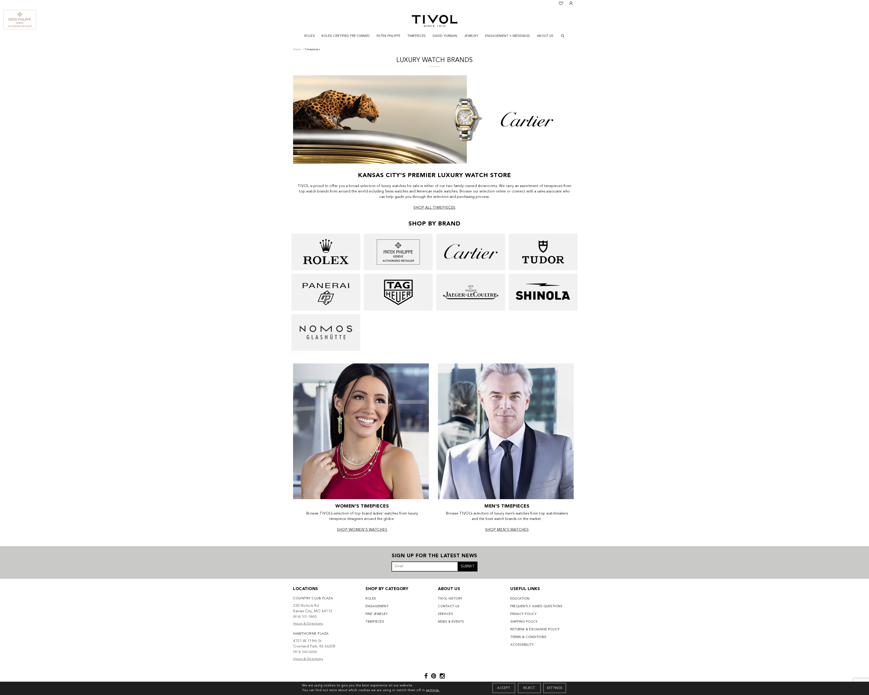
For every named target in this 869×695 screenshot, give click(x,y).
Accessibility (522, 644)
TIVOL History (450, 598)
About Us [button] (545, 36)
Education (520, 598)
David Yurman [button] (445, 36)
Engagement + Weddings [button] (507, 36)
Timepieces (374, 621)
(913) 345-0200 (305, 652)
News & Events (451, 621)
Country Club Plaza (313, 598)
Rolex (370, 598)
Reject (529, 688)
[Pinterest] (433, 676)
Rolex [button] (309, 36)
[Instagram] (442, 676)
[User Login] (571, 3)
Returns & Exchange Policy (535, 629)
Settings (554, 688)
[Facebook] (426, 676)
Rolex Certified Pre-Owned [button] (346, 36)
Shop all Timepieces (434, 208)
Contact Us (448, 606)
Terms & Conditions (528, 637)
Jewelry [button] (471, 36)
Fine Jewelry (376, 614)
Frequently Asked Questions (536, 606)
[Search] (562, 36)
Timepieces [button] (416, 36)
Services (445, 614)
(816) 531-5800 (305, 617)
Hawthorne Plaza (311, 634)
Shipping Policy (524, 621)
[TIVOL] (434, 20)
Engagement (377, 606)
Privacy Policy (523, 614)
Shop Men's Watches (507, 530)
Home (297, 49)
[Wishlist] (561, 3)
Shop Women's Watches (362, 530)
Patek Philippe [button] (389, 36)
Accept (503, 688)
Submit (468, 566)
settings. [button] (433, 690)
